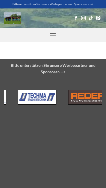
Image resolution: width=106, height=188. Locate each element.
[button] (52, 35)
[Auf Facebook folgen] (76, 18)
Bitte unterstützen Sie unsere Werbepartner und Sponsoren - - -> (53, 4)
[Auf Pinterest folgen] (98, 18)
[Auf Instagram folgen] (83, 18)
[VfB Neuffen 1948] (12, 18)
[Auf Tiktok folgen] (90, 18)
